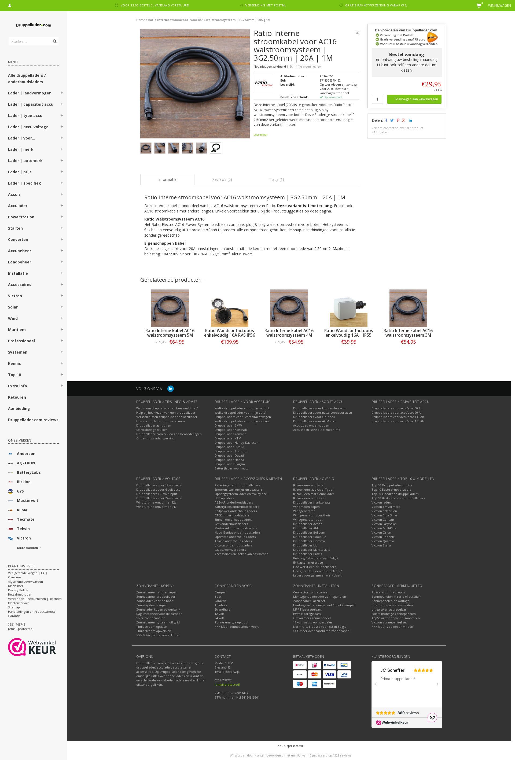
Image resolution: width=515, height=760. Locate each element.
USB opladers (224, 498)
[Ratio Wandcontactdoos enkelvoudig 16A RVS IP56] (229, 308)
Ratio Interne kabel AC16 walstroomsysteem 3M (408, 333)
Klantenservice (19, 603)
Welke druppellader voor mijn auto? (240, 412)
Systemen (17, 352)
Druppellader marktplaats (311, 502)
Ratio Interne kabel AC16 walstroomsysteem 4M (289, 333)
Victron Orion (381, 532)
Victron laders (381, 502)
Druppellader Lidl (305, 545)
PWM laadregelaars (307, 614)
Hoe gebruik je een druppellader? (317, 571)
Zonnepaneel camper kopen (157, 592)
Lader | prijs (20, 171)
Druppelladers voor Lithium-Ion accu (319, 408)
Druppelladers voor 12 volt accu (159, 485)
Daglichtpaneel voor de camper (159, 614)
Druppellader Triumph (231, 451)
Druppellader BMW (228, 425)
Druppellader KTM (228, 438)
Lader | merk (21, 149)
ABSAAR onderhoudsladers (234, 502)
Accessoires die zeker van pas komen (241, 554)
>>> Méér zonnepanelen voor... (237, 627)
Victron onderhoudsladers (233, 545)
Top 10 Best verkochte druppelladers (398, 498)
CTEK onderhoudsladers (232, 515)
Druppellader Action (307, 524)
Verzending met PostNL (265, 5)
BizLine (24, 481)
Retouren (17, 397)
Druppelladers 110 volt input (156, 494)
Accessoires (19, 284)
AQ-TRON (26, 462)
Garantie (14, 616)
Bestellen (170, 353)
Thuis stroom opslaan (151, 627)
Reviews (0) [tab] (222, 179)
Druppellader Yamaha (230, 434)
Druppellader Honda (229, 460)
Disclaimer (15, 586)
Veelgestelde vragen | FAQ (27, 573)
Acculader (17, 205)
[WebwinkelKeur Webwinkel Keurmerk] (41, 647)
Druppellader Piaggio (230, 464)
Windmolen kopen (306, 507)
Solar (13, 307)
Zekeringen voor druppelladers (237, 485)
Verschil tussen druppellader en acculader (166, 417)
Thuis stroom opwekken (153, 631)
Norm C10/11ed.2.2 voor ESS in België (320, 627)
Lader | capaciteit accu (30, 104)
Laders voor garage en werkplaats (317, 575)
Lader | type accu (25, 115)
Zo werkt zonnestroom (388, 592)
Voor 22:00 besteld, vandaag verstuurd (155, 5)
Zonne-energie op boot (231, 622)
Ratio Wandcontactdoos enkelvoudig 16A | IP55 (348, 333)
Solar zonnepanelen (150, 618)
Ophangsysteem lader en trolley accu (241, 494)
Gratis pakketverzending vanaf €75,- (377, 5)
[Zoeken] (54, 38)
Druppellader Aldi (306, 528)
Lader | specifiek (24, 183)
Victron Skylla (381, 545)
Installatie (18, 273)
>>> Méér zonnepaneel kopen (158, 635)
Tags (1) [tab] (277, 179)
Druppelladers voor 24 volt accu (159, 498)
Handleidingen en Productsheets (31, 612)
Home (140, 20)
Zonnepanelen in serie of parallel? (396, 596)
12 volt (219, 614)
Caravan (220, 601)
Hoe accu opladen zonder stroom (160, 421)
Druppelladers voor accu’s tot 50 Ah (396, 408)
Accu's (14, 194)
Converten (18, 239)
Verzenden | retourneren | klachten (35, 599)
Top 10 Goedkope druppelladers (394, 494)
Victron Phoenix (383, 537)
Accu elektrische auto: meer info (316, 430)
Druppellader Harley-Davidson (236, 442)
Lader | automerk (25, 160)
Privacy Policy (18, 590)
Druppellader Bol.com (309, 532)
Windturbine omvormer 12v (156, 502)
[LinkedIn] (170, 388)
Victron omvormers (385, 507)
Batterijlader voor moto (232, 468)
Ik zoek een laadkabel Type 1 (314, 489)
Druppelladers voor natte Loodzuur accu (322, 412)
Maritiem (17, 329)
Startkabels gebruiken (152, 430)
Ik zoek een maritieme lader (313, 494)
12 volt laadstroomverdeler (312, 622)
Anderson (26, 453)
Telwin (23, 528)
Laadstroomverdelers (230, 550)
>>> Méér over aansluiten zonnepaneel (321, 631)
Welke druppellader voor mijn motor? (242, 408)
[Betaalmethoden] (300, 665)
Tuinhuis (221, 605)
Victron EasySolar (383, 524)
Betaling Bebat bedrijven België (315, 558)
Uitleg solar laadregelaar (388, 609)
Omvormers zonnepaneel (312, 618)
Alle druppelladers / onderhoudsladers (27, 78)
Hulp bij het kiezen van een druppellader (166, 412)
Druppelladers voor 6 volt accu (158, 489)
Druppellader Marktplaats (311, 550)
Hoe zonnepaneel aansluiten (392, 605)
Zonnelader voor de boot (154, 601)
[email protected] (227, 684)
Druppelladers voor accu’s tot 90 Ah (396, 412)
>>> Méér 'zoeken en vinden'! (392, 627)
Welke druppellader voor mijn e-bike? (242, 421)
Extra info (17, 385)
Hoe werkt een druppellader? (314, 567)
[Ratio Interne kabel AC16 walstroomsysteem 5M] (170, 308)
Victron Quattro (382, 541)
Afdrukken (381, 132)
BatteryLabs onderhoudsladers (237, 507)
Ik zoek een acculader (309, 485)
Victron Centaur (382, 519)
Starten (15, 228)
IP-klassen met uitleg (308, 562)
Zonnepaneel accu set (309, 601)
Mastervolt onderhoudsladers (236, 528)
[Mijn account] (9, 4)
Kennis (14, 363)
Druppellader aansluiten (153, 425)
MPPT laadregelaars (307, 609)
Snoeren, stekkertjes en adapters (238, 489)
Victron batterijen (384, 511)
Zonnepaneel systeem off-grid (158, 622)
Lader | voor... (21, 138)
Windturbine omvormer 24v (156, 507)
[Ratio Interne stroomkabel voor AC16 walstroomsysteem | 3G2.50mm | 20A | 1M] (195, 85)
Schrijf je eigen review (305, 66)
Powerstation (21, 216)
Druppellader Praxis (307, 554)
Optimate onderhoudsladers (235, 537)
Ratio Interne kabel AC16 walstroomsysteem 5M (169, 333)
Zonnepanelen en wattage (390, 601)
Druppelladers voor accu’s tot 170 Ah (397, 421)
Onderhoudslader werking (155, 438)
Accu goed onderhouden (311, 425)
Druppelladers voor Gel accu (314, 417)
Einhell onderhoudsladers (233, 519)
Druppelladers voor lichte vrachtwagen (243, 417)
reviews (345, 755)
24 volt (219, 618)
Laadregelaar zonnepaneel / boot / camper (324, 605)
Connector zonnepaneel (310, 592)
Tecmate (26, 519)
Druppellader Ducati (229, 455)
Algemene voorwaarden (25, 581)
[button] (62, 93)
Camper (220, 592)
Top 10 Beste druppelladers (391, 489)
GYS (20, 491)
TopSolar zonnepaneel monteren (395, 618)
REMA (22, 509)
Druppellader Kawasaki (231, 430)
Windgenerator (304, 511)
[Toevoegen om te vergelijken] (357, 32)
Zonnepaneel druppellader (155, 596)
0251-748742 (16, 624)
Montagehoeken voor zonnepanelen (319, 596)
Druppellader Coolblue (309, 537)
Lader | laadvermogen (30, 93)
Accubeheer (19, 250)
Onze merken (19, 440)
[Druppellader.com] (33, 25)
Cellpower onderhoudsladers (236, 511)
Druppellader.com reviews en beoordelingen (169, 434)
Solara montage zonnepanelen (393, 614)
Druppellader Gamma (309, 541)
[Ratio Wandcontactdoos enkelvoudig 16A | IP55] (348, 308)
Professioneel (21, 340)
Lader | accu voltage (28, 126)
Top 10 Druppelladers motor (392, 485)
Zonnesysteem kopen (152, 605)
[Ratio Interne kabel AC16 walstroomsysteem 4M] (289, 308)
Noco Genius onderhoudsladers (237, 532)
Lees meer (260, 135)
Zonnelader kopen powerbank (158, 609)
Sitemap (14, 607)
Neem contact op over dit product (398, 128)
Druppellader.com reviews (33, 419)
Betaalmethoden (20, 594)
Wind (13, 318)
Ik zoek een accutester (309, 498)
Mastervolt (27, 500)
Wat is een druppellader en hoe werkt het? (167, 408)
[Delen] (386, 120)
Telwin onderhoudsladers (233, 541)
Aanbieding (19, 408)
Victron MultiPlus (383, 528)
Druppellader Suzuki (229, 447)
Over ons (14, 577)
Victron (15, 295)
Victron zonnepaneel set (389, 622)
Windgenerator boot (307, 519)
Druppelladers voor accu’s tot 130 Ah (397, 417)
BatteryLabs (29, 472)
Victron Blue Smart (385, 515)
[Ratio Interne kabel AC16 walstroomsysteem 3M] (408, 308)
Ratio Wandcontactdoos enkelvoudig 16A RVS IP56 (229, 333)
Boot (218, 596)
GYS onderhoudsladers (231, 524)
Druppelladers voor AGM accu (315, 421)
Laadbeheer (19, 262)
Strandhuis (222, 609)
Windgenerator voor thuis (311, 515)
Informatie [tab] (167, 179)
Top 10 (14, 374)
